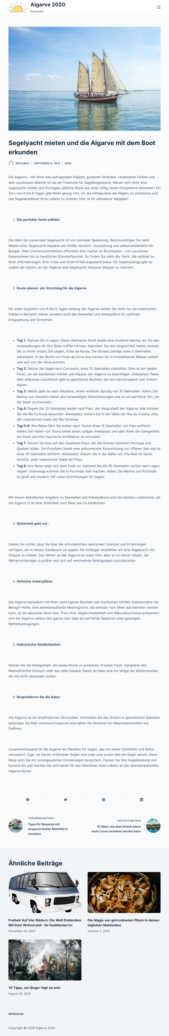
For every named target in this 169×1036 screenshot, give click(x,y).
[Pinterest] (103, 799)
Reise (68, 163)
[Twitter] (66, 799)
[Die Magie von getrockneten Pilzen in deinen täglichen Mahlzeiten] (124, 892)
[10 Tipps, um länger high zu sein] (44, 959)
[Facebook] (28, 799)
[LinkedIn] (141, 799)
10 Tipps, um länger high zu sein (34, 988)
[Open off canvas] (159, 7)
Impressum (15, 1013)
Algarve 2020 (48, 4)
